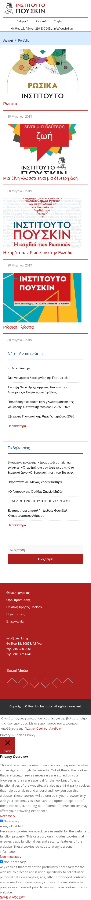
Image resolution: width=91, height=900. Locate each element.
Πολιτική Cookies (36, 728)
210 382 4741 (22, 654)
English (58, 21)
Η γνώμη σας (15, 614)
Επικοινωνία (15, 621)
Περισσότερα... (18, 426)
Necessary (11, 821)
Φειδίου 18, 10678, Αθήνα (24, 643)
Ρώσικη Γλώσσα (18, 327)
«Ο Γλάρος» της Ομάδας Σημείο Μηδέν (35, 491)
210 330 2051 (43, 28)
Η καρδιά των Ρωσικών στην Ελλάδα (38, 252)
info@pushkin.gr (63, 28)
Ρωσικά (10, 103)
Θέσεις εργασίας (18, 592)
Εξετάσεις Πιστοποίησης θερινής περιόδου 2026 (41, 416)
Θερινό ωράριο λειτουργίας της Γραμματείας (39, 377)
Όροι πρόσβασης (18, 600)
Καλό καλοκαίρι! (19, 368)
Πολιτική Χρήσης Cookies (24, 607)
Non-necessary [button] (10, 856)
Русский (41, 21)
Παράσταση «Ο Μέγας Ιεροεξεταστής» (35, 482)
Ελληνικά (22, 21)
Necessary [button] (7, 816)
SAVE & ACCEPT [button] (12, 897)
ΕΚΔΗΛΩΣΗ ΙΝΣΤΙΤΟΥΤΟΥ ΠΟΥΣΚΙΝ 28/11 (39, 501)
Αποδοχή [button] (55, 728)
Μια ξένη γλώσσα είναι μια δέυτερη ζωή (40, 178)
